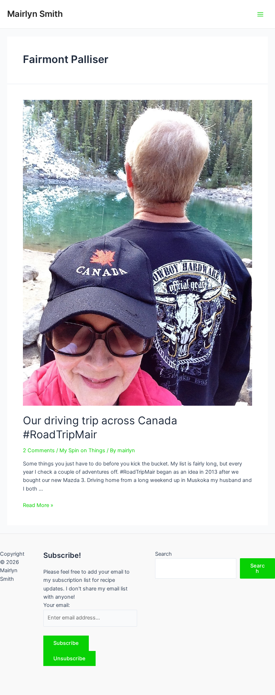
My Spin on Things (82, 450)
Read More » (38, 505)
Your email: (56, 605)
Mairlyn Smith (35, 14)
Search (163, 554)
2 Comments (39, 450)
